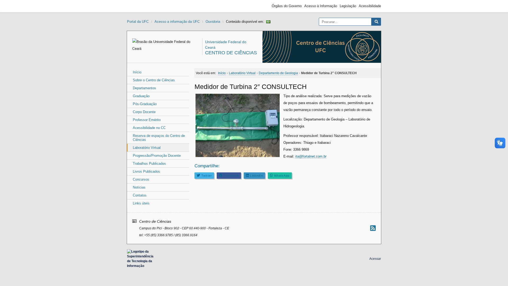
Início (137, 72)
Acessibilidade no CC (149, 128)
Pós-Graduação (145, 104)
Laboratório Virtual (147, 148)
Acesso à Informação (320, 6)
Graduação (141, 96)
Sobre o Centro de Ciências (154, 80)
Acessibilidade (370, 6)
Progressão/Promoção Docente (157, 156)
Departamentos (144, 88)
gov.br (136, 6)
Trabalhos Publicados (149, 164)
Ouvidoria (213, 22)
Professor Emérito (147, 120)
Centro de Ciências (231, 52)
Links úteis (141, 203)
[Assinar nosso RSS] (373, 228)
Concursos (141, 179)
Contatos (140, 195)
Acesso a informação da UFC (177, 22)
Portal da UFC (138, 22)
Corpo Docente (144, 112)
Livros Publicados (146, 171)
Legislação (348, 6)
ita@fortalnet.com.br (310, 156)
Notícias (139, 187)
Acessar (375, 259)
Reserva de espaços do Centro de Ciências (159, 138)
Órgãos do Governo (287, 6)
